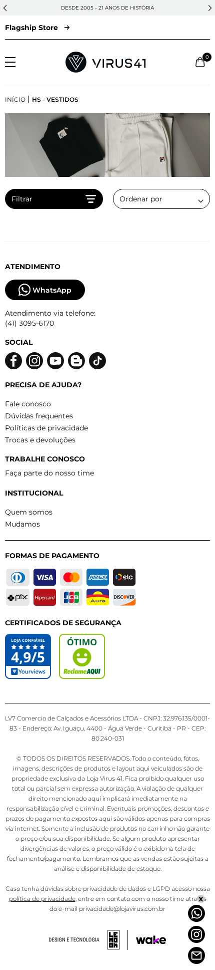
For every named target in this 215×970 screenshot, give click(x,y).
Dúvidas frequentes (39, 415)
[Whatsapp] (196, 913)
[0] (200, 62)
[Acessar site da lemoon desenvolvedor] (88, 940)
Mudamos (22, 524)
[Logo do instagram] (34, 361)
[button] (5, 8)
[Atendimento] (196, 955)
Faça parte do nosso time (49, 472)
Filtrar (22, 198)
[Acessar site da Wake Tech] (151, 939)
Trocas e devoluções (40, 439)
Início (15, 99)
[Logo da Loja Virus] (106, 62)
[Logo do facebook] (13, 361)
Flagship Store (31, 27)
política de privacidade (42, 898)
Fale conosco (28, 403)
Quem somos (28, 512)
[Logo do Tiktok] (97, 361)
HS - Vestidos (55, 99)
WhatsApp (52, 290)
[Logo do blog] (76, 361)
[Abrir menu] (10, 62)
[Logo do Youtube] (55, 361)
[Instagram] (196, 934)
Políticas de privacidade (46, 427)
